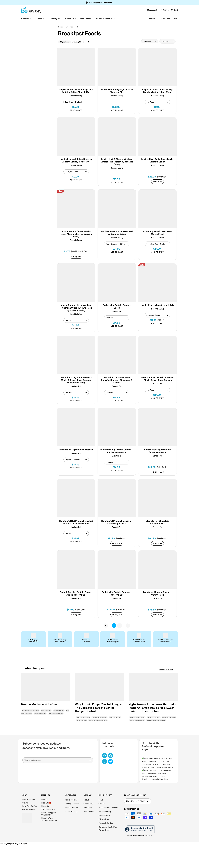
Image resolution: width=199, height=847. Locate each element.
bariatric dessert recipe (137, 717)
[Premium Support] (110, 762)
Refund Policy (104, 815)
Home (60, 27)
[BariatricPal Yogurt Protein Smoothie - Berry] (157, 427)
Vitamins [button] (25, 18)
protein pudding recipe (137, 720)
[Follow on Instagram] (110, 756)
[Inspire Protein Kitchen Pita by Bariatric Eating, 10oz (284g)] (157, 67)
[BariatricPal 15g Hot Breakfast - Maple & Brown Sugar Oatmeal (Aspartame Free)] (76, 355)
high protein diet (81, 720)
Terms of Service (105, 823)
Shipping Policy (104, 811)
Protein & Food (28, 799)
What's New (70, 18)
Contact (101, 803)
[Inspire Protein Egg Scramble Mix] (157, 282)
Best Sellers (85, 18)
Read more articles (166, 670)
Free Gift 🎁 (46, 803)
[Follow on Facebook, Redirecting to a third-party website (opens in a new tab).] (104, 756)
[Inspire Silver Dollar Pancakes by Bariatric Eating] (157, 136)
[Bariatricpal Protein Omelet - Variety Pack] (157, 569)
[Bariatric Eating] (31, 10)
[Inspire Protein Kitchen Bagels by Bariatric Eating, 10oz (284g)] (76, 67)
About (86, 800)
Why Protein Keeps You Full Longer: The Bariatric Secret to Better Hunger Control (98, 708)
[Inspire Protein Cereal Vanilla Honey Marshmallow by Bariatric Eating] (76, 209)
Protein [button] (40, 18)
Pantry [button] (54, 18)
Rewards (153, 18)
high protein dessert (153, 717)
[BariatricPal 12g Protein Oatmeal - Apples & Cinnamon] (117, 427)
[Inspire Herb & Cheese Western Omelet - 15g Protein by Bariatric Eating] (117, 136)
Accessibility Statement (108, 807)
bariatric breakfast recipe (30, 710)
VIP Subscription (48, 809)
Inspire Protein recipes (55, 713)
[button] (174, 10)
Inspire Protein (71, 800)
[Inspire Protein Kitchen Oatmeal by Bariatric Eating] (117, 209)
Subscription (88, 811)
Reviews (44, 799)
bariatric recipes (58, 710)
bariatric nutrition (114, 717)
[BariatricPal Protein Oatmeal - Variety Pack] (117, 569)
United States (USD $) (135, 801)
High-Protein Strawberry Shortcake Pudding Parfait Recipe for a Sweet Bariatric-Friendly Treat (152, 708)
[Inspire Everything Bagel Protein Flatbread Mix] (117, 67)
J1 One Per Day (71, 811)
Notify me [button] (157, 181)
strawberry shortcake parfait (156, 720)
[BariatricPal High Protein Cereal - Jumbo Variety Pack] (76, 569)
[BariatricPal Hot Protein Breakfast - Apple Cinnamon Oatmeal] (76, 498)
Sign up (88, 761)
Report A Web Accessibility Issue (49, 819)
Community (88, 803)
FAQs (100, 800)
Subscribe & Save (169, 18)
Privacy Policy (104, 819)
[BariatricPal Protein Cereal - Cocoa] (117, 282)
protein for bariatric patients (98, 720)
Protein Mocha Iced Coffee (39, 704)
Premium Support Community (48, 813)
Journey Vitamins (72, 803)
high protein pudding (169, 717)
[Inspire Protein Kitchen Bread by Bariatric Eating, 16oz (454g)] (76, 136)
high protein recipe (40, 713)
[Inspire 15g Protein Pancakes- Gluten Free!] (157, 209)
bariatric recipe (46, 710)
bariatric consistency (83, 717)
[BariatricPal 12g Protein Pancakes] (76, 427)
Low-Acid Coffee (29, 806)
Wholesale (87, 807)
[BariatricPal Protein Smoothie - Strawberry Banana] (117, 498)
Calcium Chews (28, 809)
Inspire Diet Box (71, 807)
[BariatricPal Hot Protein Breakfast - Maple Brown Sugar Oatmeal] (157, 355)
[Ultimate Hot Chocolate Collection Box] (157, 498)
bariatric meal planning (99, 717)
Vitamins (25, 803)
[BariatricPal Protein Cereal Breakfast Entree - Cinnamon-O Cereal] (117, 355)
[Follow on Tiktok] (104, 762)
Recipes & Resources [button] (105, 18)
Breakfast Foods (72, 27)
